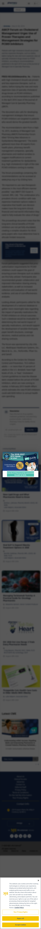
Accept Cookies (20, 925)
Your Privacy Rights (20, 912)
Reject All (20, 918)
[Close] (38, 880)
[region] (20, 903)
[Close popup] (35, 454)
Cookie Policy (19, 908)
